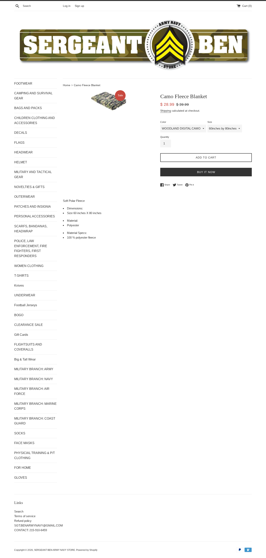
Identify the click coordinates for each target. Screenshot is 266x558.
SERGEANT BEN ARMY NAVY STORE (54, 550)
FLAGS (19, 142)
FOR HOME (22, 467)
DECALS (20, 132)
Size (209, 122)
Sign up (79, 5)
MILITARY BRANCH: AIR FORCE (31, 391)
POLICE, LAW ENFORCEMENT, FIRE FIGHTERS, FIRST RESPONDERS (30, 248)
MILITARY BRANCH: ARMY (33, 369)
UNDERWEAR (24, 295)
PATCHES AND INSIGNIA (32, 206)
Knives (19, 285)
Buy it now (206, 172)
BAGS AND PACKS (28, 108)
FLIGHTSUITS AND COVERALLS (28, 347)
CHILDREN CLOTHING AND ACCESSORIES (34, 120)
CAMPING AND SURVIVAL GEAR (33, 96)
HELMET (20, 162)
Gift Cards (21, 334)
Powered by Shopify (86, 550)
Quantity (164, 137)
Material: (72, 220)
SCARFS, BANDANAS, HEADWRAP (30, 229)
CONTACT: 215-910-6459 (30, 530)
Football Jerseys (25, 305)
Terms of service (24, 516)
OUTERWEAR (24, 196)
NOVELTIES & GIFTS (29, 187)
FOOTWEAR (23, 83)
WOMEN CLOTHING (28, 266)
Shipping (165, 110)
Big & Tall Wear (25, 359)
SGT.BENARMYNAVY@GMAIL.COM (38, 525)
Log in (66, 5)
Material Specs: (77, 232)
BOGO (18, 315)
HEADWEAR (23, 152)
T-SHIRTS (21, 275)
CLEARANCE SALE (28, 324)
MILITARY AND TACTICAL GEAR (33, 174)
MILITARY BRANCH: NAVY (33, 379)
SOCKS (19, 433)
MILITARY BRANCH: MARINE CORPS (35, 406)
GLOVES (20, 477)
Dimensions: (75, 208)
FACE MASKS (24, 443)
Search (18, 511)
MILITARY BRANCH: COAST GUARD (34, 421)
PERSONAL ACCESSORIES (34, 216)
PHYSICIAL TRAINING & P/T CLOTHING (34, 455)
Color (163, 122)
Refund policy (23, 520)
